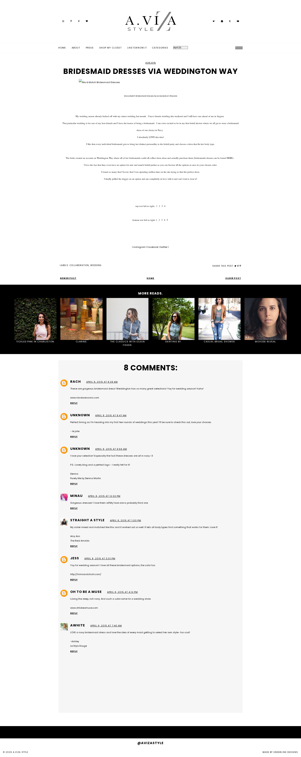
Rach (75, 381)
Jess (74, 558)
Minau (76, 495)
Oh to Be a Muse (86, 591)
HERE (230, 157)
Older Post (233, 278)
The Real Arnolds (79, 540)
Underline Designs (285, 752)
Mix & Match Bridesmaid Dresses (139, 96)
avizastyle (161, 96)
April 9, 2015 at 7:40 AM (106, 625)
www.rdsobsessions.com (84, 397)
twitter (164, 247)
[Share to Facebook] (238, 265)
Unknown (80, 415)
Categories (160, 47)
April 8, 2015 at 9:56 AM (111, 449)
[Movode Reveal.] (265, 319)
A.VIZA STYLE (20, 752)
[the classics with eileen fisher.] (127, 319)
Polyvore (173, 96)
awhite (77, 625)
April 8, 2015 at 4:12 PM (122, 592)
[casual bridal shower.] (219, 319)
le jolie (75, 431)
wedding (96, 265)
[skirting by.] (174, 319)
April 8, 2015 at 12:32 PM (104, 496)
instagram (139, 247)
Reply (74, 403)
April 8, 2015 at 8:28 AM (102, 382)
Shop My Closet (110, 47)
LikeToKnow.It (137, 47)
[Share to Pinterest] (240, 265)
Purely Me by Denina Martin (85, 478)
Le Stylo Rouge (78, 646)
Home (62, 47)
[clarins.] (81, 319)
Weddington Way (105, 157)
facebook (153, 247)
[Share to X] (235, 265)
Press (90, 47)
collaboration (79, 265)
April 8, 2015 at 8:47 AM (111, 415)
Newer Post (68, 278)
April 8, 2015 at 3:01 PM (99, 558)
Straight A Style (87, 520)
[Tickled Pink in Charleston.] (35, 319)
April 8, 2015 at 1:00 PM (125, 520)
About (76, 47)
